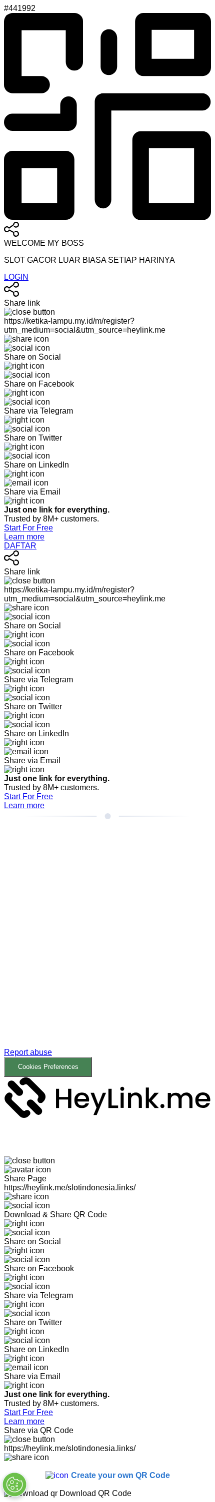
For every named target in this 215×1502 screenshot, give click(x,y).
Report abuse (28, 1052)
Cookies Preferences (48, 1066)
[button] (107, 958)
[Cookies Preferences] (14, 1484)
